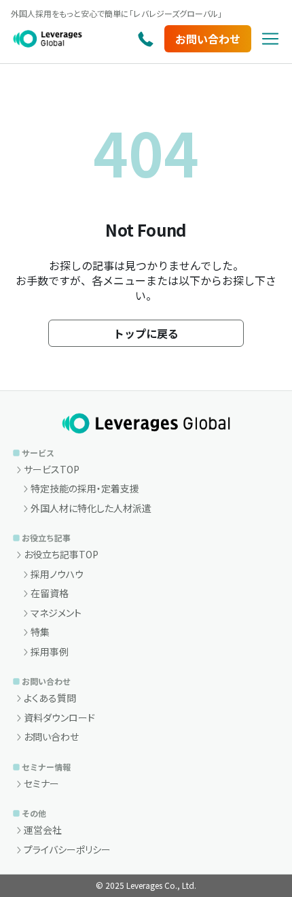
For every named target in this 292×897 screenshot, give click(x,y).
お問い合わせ (207, 39)
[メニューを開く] (270, 38)
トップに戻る (146, 333)
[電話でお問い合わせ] (145, 38)
